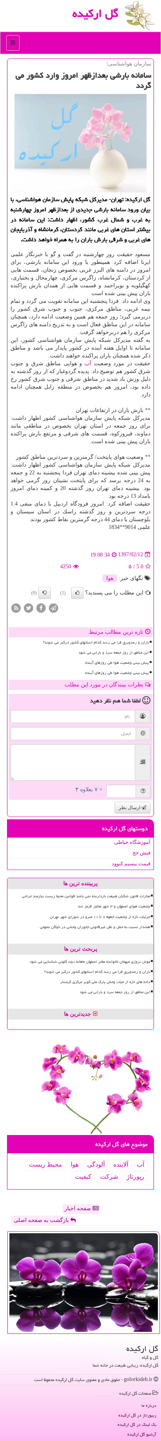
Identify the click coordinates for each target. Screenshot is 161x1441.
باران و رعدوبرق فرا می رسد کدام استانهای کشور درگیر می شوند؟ (96, 642)
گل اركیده (95, 13)
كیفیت (83, 1176)
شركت (109, 1176)
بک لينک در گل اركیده (137, 1424)
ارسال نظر (130, 807)
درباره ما (148, 1405)
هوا (109, 578)
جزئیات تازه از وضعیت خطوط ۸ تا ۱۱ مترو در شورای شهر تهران (100, 917)
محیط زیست (45, 1164)
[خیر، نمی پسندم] (44, 593)
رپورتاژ (135, 1176)
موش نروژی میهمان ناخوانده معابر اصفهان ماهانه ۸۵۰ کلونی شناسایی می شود (90, 961)
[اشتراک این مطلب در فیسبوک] (41, 607)
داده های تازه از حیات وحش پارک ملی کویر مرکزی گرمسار (105, 982)
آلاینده (120, 1164)
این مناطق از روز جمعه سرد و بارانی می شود (114, 652)
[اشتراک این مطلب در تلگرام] (53, 607)
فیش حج (141, 853)
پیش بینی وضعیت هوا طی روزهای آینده (117, 663)
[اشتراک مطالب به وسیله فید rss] (16, 607)
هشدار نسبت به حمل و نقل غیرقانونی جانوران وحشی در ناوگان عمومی (95, 927)
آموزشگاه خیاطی (132, 842)
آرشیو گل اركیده (141, 1434)
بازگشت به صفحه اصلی (42, 1220)
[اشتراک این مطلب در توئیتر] (28, 607)
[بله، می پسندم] (77, 593)
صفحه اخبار (78, 1208)
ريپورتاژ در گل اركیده (137, 1415)
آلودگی (96, 1164)
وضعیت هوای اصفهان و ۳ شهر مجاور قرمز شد (114, 906)
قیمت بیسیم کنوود (131, 863)
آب (87, 363)
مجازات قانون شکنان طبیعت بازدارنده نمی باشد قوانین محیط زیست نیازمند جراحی (86, 896)
